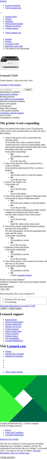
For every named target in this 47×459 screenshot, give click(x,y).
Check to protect (12, 333)
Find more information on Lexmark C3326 (17, 306)
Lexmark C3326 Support (10, 85)
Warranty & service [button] (13, 26)
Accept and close (7, 458)
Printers (8, 41)
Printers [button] (8, 19)
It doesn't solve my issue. (15, 299)
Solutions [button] (9, 21)
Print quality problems (9, 94)
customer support (24, 275)
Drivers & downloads (14, 322)
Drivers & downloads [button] (14, 24)
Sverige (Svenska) (12, 5)
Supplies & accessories (14, 354)
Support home (11, 320)
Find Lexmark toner (13, 331)
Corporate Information (14, 435)
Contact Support (12, 329)
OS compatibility (12, 338)
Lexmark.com (16, 346)
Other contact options (14, 372)
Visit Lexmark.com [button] (13, 8)
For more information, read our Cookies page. (20, 452)
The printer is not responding (12, 99)
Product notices (11, 336)
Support (8, 39)
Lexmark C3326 (12, 44)
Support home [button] (11, 17)
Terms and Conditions (14, 432)
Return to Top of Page (9, 439)
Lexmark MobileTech (14, 340)
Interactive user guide (14, 46)
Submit (3, 308)
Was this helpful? (7, 286)
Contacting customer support (12, 113)
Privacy (8, 430)
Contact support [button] (11, 28)
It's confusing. (11, 302)
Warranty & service (13, 327)
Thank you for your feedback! (12, 280)
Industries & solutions (14, 356)
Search (28, 90)
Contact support (15, 308)
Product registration (13, 324)
